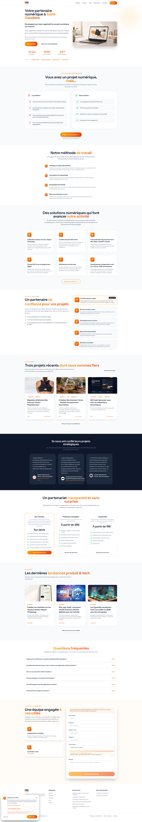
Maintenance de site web (78, 804)
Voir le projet (47, 416)
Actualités (104, 3)
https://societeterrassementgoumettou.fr (75, 480)
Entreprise (71, 722)
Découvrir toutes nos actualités (71, 630)
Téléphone (71, 737)
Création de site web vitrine (78, 797)
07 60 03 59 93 (30, 753)
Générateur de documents (102, 793)
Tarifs (90, 3)
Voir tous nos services (70, 281)
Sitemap (115, 816)
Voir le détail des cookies (14, 808)
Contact (113, 3)
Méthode (78, 3)
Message (71, 759)
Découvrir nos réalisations (49, 44)
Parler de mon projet (109, 370)
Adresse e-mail (72, 730)
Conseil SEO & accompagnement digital (81, 801)
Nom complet (72, 715)
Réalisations (97, 3)
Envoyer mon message (92, 774)
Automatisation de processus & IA (80, 799)
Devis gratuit (31, 44)
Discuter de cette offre (39, 552)
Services (84, 3)
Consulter (30, 623)
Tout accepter (32, 816)
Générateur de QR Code (102, 795)
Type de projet (72, 744)
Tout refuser (5, 816)
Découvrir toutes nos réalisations (71, 423)
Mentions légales (107, 816)
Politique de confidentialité (95, 816)
